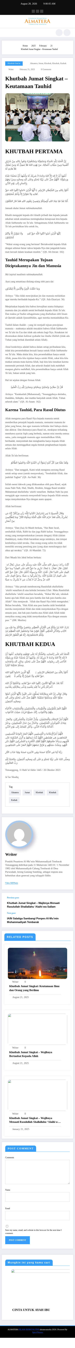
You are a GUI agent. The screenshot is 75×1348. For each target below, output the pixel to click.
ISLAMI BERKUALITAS (29, 1329)
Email (7, 1208)
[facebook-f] (33, 11)
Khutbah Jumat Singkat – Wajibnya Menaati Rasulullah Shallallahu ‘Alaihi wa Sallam (33, 904)
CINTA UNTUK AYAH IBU (19, 1310)
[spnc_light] (66, 32)
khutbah (55, 63)
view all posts (11, 883)
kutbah (63, 63)
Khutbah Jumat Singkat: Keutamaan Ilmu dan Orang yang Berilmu (34, 988)
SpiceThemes (37, 1332)
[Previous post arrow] (67, 902)
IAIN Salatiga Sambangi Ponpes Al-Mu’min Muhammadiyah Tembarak (33, 920)
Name (7, 1190)
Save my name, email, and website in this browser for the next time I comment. (33, 1231)
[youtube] (41, 11)
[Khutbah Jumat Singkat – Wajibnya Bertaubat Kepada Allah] (37, 1029)
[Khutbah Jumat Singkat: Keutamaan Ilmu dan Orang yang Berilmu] (37, 963)
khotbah (47, 63)
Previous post (13, 897)
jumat (41, 63)
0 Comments (46, 69)
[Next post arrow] (67, 920)
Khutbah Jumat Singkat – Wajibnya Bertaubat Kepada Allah (30, 1054)
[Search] (59, 32)
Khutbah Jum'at (14, 63)
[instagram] (37, 11)
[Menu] (6, 32)
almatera (34, 63)
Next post (11, 913)
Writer (11, 69)
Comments (9, 1157)
